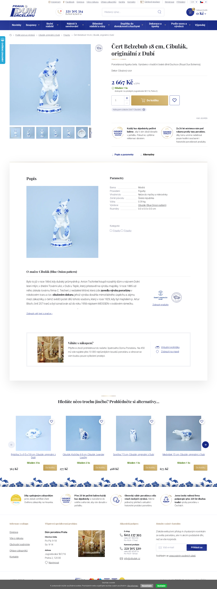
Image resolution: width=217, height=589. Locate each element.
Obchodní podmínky (20, 544)
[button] (88, 85)
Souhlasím (161, 586)
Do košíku (50, 467)
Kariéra (122, 2)
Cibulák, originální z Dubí (49, 35)
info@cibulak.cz (132, 558)
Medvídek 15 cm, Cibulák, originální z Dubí (184, 454)
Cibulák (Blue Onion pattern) (152, 205)
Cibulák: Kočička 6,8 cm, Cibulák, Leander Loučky (83, 456)
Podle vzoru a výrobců (25, 35)
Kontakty (131, 2)
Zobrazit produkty (160, 304)
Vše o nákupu (92, 2)
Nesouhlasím (147, 586)
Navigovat (54, 562)
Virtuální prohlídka (170, 347)
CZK (192, 2)
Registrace (169, 2)
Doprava (80, 2)
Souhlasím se (176, 555)
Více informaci (132, 586)
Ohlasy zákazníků (108, 2)
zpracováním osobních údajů (182, 555)
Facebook (70, 2)
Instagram (56, 2)
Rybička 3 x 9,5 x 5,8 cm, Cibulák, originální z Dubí (33, 456)
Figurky (66, 35)
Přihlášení (181, 2)
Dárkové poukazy (152, 2)
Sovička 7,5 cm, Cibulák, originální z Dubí (133, 454)
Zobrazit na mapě (170, 351)
